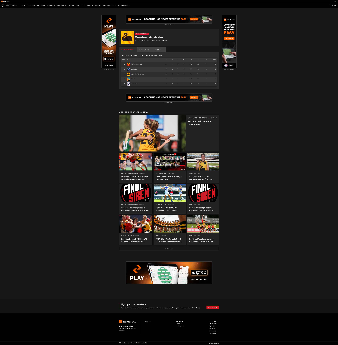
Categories (147, 321)
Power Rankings (122, 5)
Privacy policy (180, 326)
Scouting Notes (161, 204)
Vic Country (135, 84)
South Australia (136, 64)
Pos (123, 59)
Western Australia (137, 74)
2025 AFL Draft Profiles (104, 5)
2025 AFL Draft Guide (77, 5)
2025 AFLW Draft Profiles (57, 5)
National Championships (129, 173)
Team (129, 59)
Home (23, 5)
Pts (214, 59)
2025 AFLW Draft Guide (36, 5)
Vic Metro (134, 69)
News (89, 5)
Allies (133, 79)
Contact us (179, 323)
